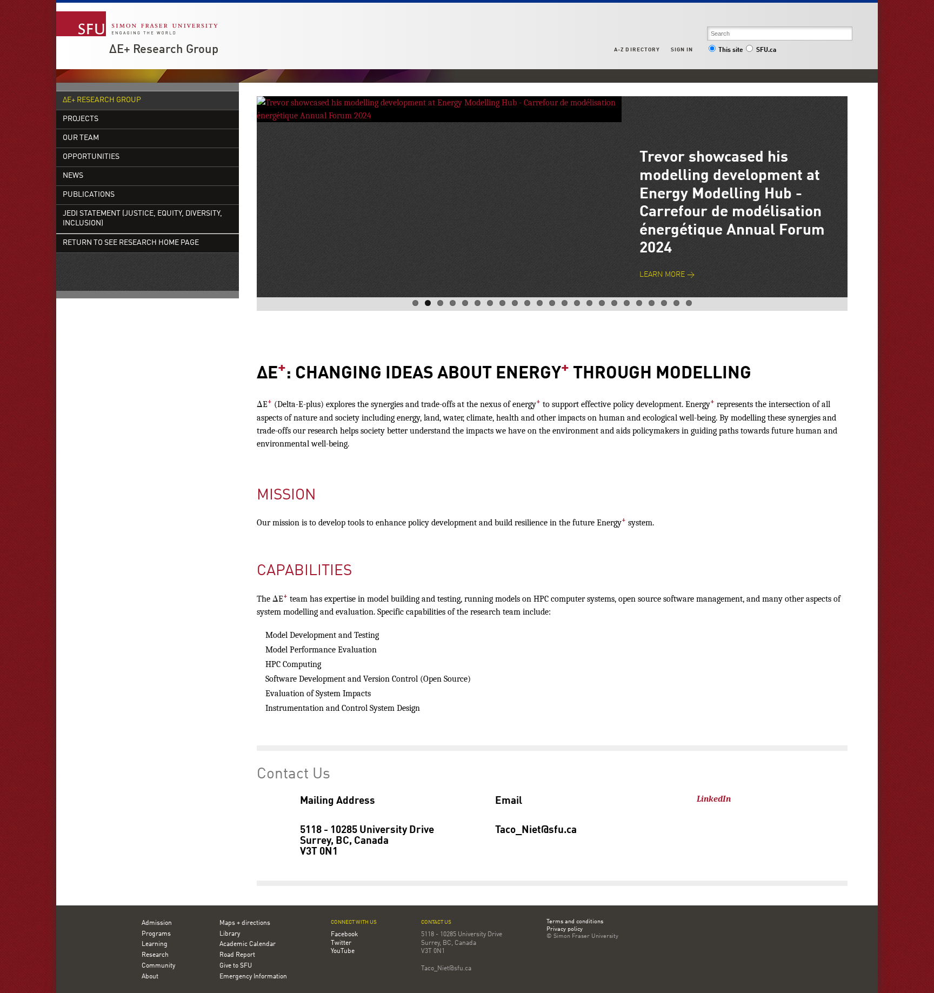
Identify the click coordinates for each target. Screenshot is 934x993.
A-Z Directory (636, 49)
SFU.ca (766, 50)
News (73, 175)
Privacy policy (564, 929)
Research (155, 955)
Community (158, 966)
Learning (155, 944)
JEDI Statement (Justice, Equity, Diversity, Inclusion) (142, 218)
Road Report (237, 955)
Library (229, 934)
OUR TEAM (81, 138)
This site (730, 50)
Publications (89, 194)
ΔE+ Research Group (163, 50)
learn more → (667, 274)
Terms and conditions (574, 922)
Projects (80, 119)
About (150, 977)
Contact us (436, 922)
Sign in (682, 49)
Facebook (344, 934)
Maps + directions (244, 923)
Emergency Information (253, 977)
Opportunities (91, 157)
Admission (157, 923)
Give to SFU (235, 966)
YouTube (343, 951)
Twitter (341, 943)
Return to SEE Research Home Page (131, 242)
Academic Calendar (247, 944)
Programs (156, 934)
